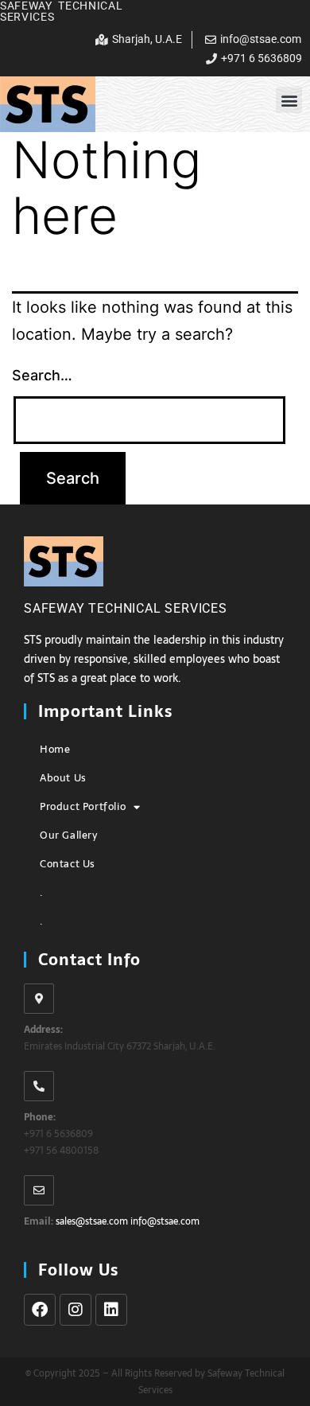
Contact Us (67, 863)
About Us (63, 777)
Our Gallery (69, 835)
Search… (42, 375)
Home (55, 749)
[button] (289, 100)
